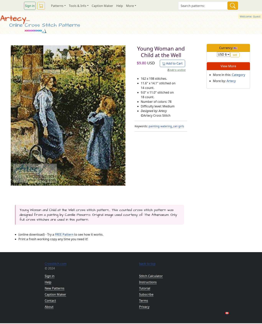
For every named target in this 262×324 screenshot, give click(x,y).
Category (238, 75)
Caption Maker (102, 6)
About (49, 307)
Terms (143, 300)
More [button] (130, 6)
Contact (50, 300)
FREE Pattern (64, 234)
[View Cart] (41, 6)
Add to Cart (174, 63)
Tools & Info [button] (77, 6)
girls (181, 126)
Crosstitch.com (56, 264)
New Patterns (54, 288)
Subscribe (146, 294)
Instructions (148, 282)
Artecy (231, 81)
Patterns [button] (57, 6)
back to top (147, 264)
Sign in (30, 6)
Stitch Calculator (151, 276)
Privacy (144, 307)
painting (154, 126)
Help (119, 6)
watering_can (169, 126)
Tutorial (144, 288)
